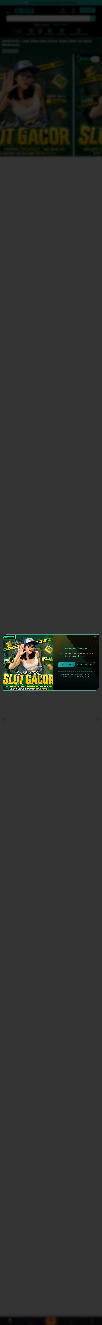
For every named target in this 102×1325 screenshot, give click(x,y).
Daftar (87, 664)
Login (68, 664)
